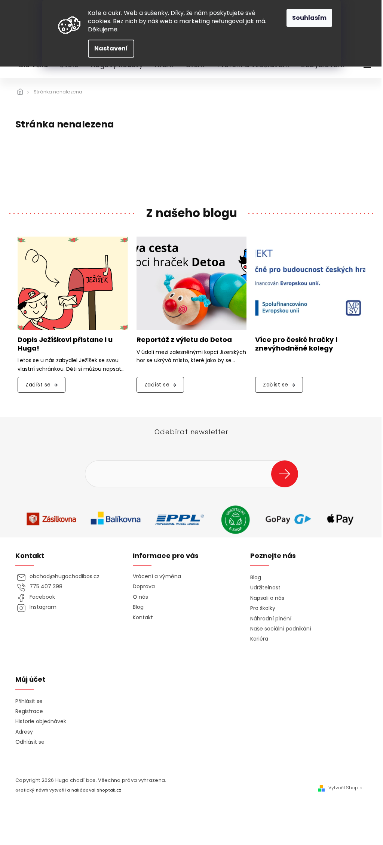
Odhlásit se (30, 742)
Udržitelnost (265, 587)
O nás (140, 597)
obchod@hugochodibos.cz (64, 576)
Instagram (43, 607)
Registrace (29, 711)
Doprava (144, 586)
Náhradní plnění (270, 618)
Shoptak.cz (109, 790)
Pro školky (262, 608)
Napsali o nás (267, 598)
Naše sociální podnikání (280, 628)
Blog (138, 607)
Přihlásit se (287, 473)
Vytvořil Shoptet (346, 788)
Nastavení (111, 48)
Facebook (42, 597)
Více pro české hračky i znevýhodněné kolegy (296, 344)
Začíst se (38, 384)
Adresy (24, 731)
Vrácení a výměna (157, 576)
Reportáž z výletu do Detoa (184, 340)
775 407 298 (46, 586)
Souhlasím (309, 17)
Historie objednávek (40, 721)
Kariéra (259, 638)
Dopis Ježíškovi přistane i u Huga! (65, 344)
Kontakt (143, 617)
